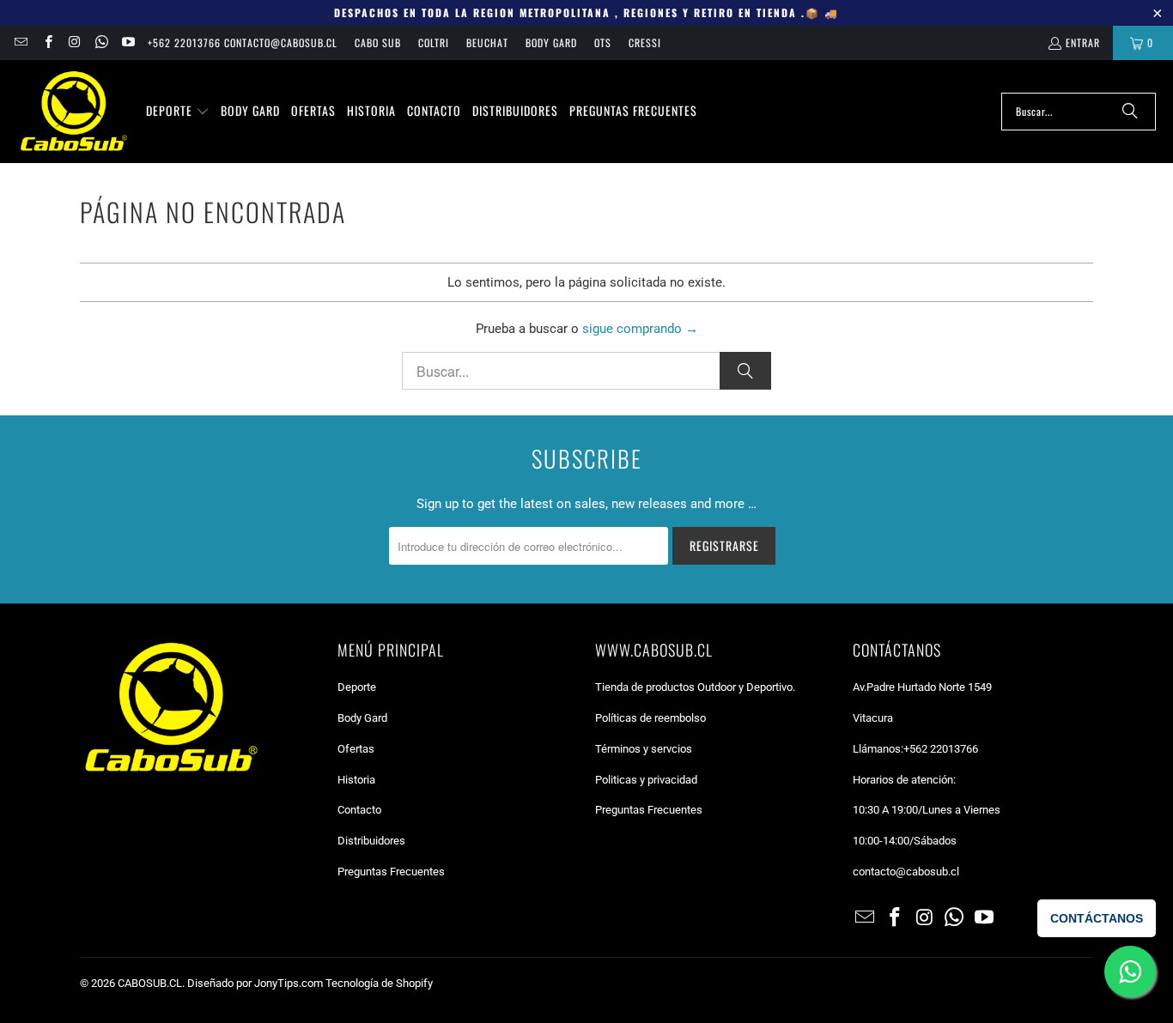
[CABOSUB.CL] (73, 111)
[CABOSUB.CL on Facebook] (47, 42)
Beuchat (487, 42)
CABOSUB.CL (150, 983)
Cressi (645, 42)
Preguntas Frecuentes (391, 871)
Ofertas (355, 748)
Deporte (356, 687)
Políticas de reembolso (650, 717)
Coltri (433, 42)
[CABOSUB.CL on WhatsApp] (101, 42)
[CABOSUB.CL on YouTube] (127, 42)
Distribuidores (371, 840)
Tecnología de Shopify (379, 983)
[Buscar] (1130, 111)
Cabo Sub (378, 42)
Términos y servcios (643, 748)
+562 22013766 (940, 748)
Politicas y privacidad (646, 779)
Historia (356, 779)
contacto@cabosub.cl (906, 871)
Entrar (1083, 42)
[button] (178, 111)
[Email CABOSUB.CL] (20, 42)
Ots (602, 42)
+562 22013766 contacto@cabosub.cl (242, 42)
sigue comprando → (640, 328)
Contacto (359, 809)
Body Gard (551, 42)
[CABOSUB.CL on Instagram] (74, 42)
